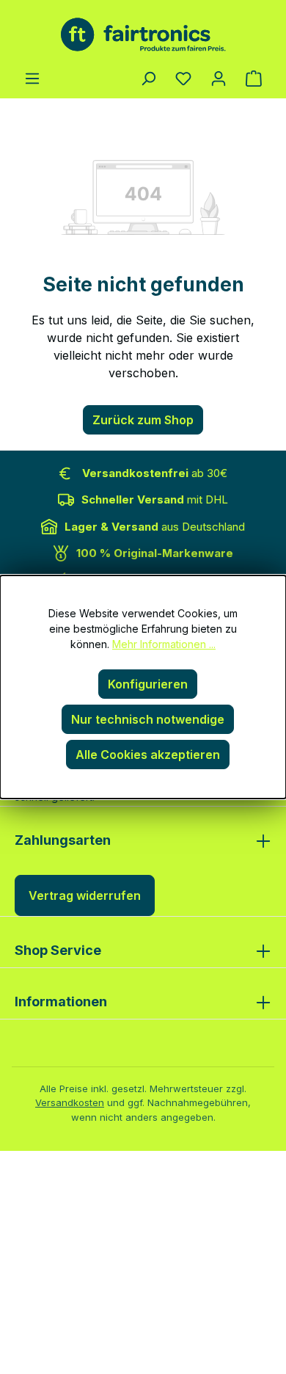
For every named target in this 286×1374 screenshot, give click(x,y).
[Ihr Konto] (218, 77)
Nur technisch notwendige (147, 719)
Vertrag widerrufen (85, 895)
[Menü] (32, 77)
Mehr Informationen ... (164, 644)
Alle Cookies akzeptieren (148, 754)
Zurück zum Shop (143, 419)
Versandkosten (69, 1102)
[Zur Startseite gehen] (143, 34)
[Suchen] (148, 77)
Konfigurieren (148, 684)
